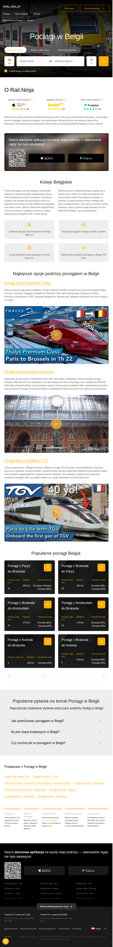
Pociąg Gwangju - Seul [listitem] (48, 884)
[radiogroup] (42, 50)
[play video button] (56, 335)
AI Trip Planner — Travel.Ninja (69, 929)
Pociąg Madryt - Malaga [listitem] (84, 898)
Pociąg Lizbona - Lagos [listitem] (84, 893)
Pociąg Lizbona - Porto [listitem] (12, 898)
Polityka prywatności (47, 929)
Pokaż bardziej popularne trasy (54, 906)
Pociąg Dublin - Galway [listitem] (49, 889)
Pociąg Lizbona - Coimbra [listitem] (50, 898)
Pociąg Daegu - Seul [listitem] (83, 884)
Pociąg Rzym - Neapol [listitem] (12, 893)
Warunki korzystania (28, 929)
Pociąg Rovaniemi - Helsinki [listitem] (50, 893)
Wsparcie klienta (11, 929)
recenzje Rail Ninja (49, 820)
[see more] (48, 567)
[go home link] (11, 6)
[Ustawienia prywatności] (5, 941)
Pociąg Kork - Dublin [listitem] (12, 889)
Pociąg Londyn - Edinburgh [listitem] (86, 889)
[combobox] (35, 61)
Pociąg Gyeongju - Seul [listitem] (13, 884)
